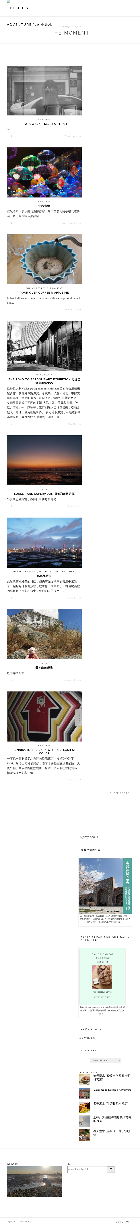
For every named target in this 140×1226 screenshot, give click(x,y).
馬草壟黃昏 (44, 576)
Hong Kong (52, 572)
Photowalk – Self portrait (44, 124)
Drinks (30, 288)
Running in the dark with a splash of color (44, 751)
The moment (44, 119)
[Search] (111, 1169)
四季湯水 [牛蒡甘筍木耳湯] (110, 1104)
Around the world (25, 572)
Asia (41, 572)
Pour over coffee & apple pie (44, 292)
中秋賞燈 (44, 206)
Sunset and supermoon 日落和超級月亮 (44, 493)
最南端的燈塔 (44, 667)
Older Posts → (121, 793)
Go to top (123, 1222)
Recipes (41, 288)
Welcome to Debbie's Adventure (112, 1090)
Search (71, 1164)
